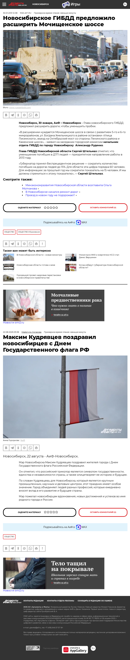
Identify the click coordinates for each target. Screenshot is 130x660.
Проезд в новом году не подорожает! (50, 195)
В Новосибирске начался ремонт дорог (52, 191)
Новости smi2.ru (13, 322)
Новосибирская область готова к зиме (36, 265)
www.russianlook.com (20, 107)
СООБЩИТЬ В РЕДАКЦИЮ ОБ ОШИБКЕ (95, 601)
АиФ (23, 440)
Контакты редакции (33, 601)
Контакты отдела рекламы (60, 601)
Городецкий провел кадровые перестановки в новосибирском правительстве (39, 276)
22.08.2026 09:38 (11, 332)
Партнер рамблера (50, 648)
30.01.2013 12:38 (10, 13)
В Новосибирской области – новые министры (39, 255)
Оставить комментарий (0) (103, 208)
